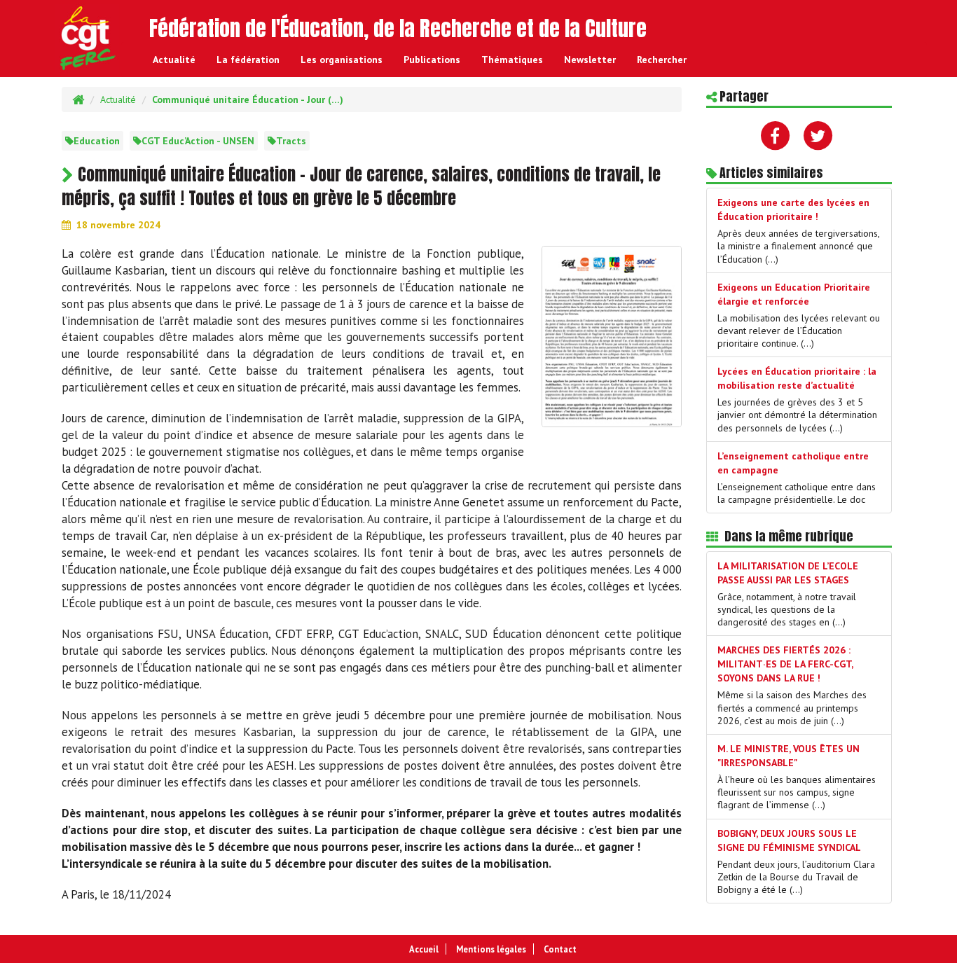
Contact (560, 949)
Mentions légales (491, 949)
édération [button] (248, 59)
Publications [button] (432, 59)
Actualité (174, 59)
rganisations (342, 59)
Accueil (424, 949)
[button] (661, 59)
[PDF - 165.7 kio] (612, 334)
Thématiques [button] (512, 59)
